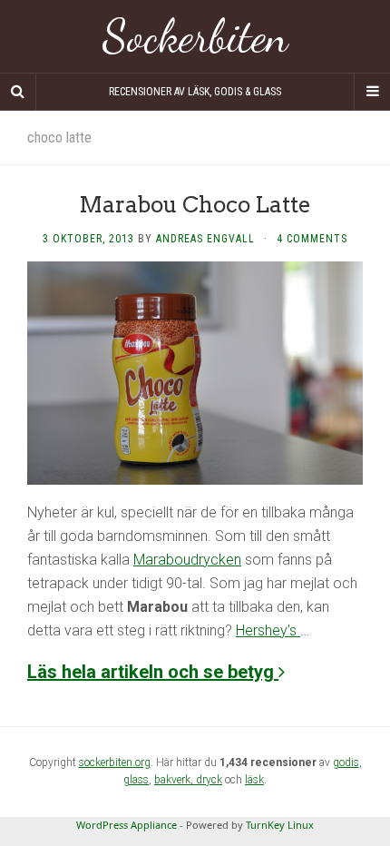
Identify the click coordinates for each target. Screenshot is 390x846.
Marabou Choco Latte (195, 205)
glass (136, 779)
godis (346, 762)
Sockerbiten (195, 36)
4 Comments (312, 238)
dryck (209, 779)
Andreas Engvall (205, 238)
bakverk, (175, 779)
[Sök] (18, 92)
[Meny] (372, 92)
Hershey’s (268, 630)
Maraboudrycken (187, 559)
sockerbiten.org (115, 762)
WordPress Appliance (126, 824)
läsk (254, 779)
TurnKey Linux (280, 824)
